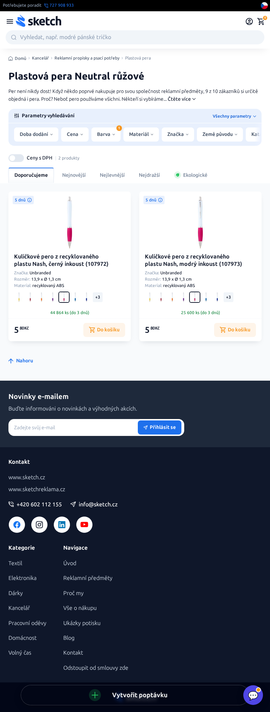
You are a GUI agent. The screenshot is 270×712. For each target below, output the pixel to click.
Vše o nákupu (80, 608)
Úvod (69, 563)
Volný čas (19, 652)
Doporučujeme (31, 175)
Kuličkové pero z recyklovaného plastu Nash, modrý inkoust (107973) (193, 260)
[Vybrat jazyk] (264, 5)
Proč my (73, 593)
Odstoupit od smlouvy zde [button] (95, 667)
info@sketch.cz (98, 504)
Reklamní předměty (87, 578)
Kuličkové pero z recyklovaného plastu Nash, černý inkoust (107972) (61, 260)
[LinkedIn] (61, 524)
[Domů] (38, 21)
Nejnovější (74, 175)
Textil (15, 563)
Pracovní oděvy (27, 623)
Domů (20, 58)
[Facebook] (16, 524)
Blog (69, 638)
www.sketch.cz (26, 477)
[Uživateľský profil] (249, 21)
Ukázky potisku (82, 623)
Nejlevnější (112, 175)
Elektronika (22, 578)
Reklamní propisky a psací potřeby (87, 58)
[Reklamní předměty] (10, 21)
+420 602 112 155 (39, 504)
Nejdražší (149, 175)
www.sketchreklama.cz (36, 489)
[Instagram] (39, 524)
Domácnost (22, 638)
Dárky (15, 593)
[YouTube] (84, 524)
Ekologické (195, 175)
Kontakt (73, 652)
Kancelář (40, 58)
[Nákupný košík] (260, 21)
